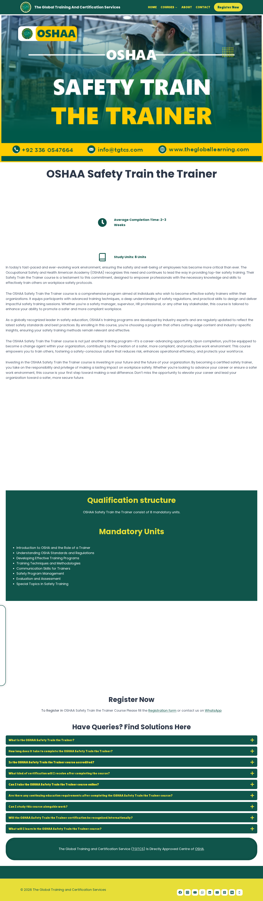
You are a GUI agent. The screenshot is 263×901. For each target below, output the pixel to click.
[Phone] (239, 892)
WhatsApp (213, 710)
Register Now (228, 7)
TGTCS (138, 849)
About (186, 7)
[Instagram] (187, 892)
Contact (203, 7)
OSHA (199, 849)
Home (152, 7)
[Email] (217, 892)
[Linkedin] (209, 892)
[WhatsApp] (202, 892)
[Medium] (232, 892)
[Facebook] (180, 892)
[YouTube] (195, 892)
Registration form (162, 710)
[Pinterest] (224, 892)
